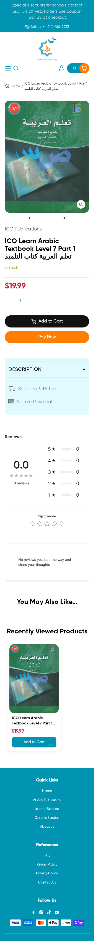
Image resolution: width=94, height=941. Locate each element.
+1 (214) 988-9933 (49, 27)
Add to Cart (34, 742)
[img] (21, 476)
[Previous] (30, 218)
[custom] (33, 912)
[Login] (62, 68)
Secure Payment (35, 401)
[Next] (63, 218)
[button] (64, 449)
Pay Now (47, 337)
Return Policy (47, 864)
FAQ (47, 855)
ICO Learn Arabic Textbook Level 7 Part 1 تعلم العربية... (32, 721)
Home (15, 86)
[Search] (16, 68)
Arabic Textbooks (47, 799)
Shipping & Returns (39, 388)
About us (47, 826)
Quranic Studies (47, 817)
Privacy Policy (47, 873)
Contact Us (47, 882)
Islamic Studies (47, 808)
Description (25, 369)
